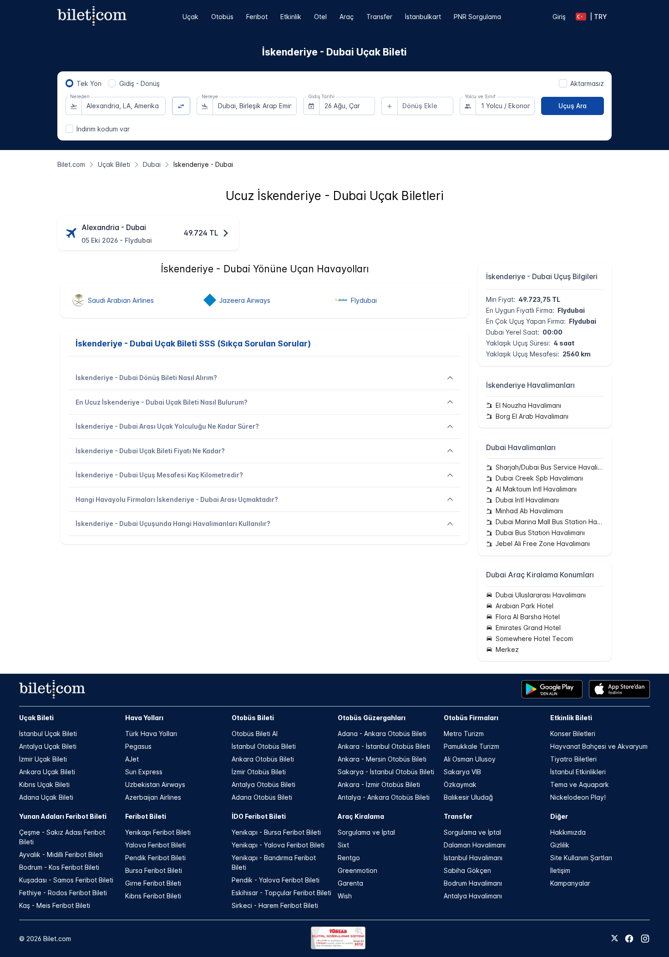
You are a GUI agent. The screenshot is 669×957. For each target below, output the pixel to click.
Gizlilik (559, 845)
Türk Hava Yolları (151, 733)
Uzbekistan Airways (155, 784)
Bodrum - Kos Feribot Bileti (59, 867)
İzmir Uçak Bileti (43, 759)
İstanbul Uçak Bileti (48, 733)
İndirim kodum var (103, 129)
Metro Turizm (464, 733)
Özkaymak (460, 784)
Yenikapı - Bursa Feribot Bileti (276, 832)
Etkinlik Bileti (571, 718)
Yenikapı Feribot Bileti (158, 832)
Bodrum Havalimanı (473, 883)
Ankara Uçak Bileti (47, 772)
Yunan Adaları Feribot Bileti (62, 816)
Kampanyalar (570, 883)
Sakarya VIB (462, 772)
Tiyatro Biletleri (573, 759)
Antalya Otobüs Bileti (263, 784)
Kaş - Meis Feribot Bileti (54, 905)
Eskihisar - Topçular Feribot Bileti (281, 893)
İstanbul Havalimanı (473, 858)
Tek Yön (88, 83)
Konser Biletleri (572, 733)
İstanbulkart (423, 16)
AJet (132, 759)
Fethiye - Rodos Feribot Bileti (63, 893)
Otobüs (222, 16)
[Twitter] (614, 939)
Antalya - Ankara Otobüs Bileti (384, 797)
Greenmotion (357, 870)
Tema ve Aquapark (579, 784)
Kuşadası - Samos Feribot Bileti (66, 880)
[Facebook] (629, 938)
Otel (320, 16)
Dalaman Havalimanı (475, 845)
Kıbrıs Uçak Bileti (44, 784)
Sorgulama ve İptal (366, 832)
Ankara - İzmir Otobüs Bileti (379, 784)
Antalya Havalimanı (473, 896)
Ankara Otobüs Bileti (263, 759)
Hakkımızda (568, 832)
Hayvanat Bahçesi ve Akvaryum (599, 746)
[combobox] (123, 106)
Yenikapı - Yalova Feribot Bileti (278, 845)
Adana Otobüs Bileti (262, 797)
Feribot (257, 16)
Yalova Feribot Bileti (155, 845)
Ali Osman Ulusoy (470, 759)
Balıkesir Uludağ (468, 797)
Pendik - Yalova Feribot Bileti (275, 880)
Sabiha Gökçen (467, 870)
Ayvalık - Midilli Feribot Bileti (61, 854)
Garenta (350, 883)
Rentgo (349, 858)
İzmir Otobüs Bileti (259, 772)
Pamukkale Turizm (471, 746)
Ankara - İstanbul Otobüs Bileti (384, 746)
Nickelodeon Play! (578, 797)
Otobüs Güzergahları (371, 718)
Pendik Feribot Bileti (155, 858)
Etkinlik (290, 16)
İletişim (560, 870)
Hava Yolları (144, 718)
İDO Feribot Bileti (259, 816)
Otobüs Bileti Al (255, 733)
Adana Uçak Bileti (46, 797)
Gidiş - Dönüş (139, 83)
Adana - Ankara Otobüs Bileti (382, 733)
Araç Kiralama (361, 816)
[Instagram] (645, 938)
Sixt (343, 845)
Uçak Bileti (36, 718)
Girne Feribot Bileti (153, 883)
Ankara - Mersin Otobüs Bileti (382, 759)
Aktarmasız (587, 83)
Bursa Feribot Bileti (153, 870)
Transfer (379, 16)
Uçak (190, 16)
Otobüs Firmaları (471, 718)
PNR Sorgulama (477, 16)
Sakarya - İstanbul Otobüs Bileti (386, 772)
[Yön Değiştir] (181, 106)
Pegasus (138, 746)
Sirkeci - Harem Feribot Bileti (275, 905)
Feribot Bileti (145, 816)
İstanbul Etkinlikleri (578, 772)
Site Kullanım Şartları (581, 858)
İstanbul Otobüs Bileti (264, 746)
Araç (347, 16)
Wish (345, 896)
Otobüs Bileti (253, 718)
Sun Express (143, 772)
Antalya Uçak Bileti (47, 746)
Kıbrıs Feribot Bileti (153, 896)
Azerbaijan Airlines (153, 797)
